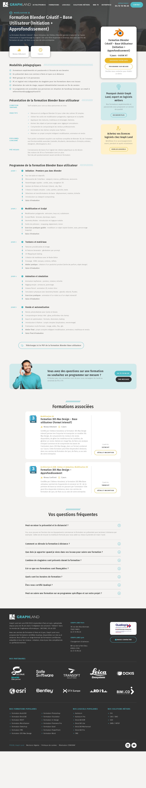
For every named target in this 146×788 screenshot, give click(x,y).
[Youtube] (134, 745)
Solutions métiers (81, 5)
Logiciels (66, 5)
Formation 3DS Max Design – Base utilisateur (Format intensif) (73, 435)
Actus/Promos (39, 5)
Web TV (96, 5)
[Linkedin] (127, 745)
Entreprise (106, 5)
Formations (54, 5)
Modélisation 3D (22, 13)
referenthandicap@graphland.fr (26, 92)
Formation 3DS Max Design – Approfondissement (73, 479)
